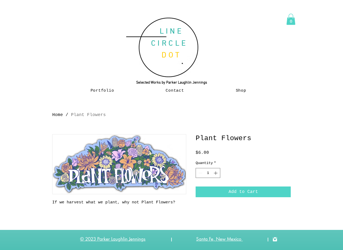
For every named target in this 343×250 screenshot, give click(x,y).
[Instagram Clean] (275, 239)
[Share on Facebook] (199, 212)
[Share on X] (229, 212)
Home (57, 115)
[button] (291, 19)
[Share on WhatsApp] (219, 212)
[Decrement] (199, 173)
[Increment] (216, 173)
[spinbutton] (208, 173)
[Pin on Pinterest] (209, 212)
